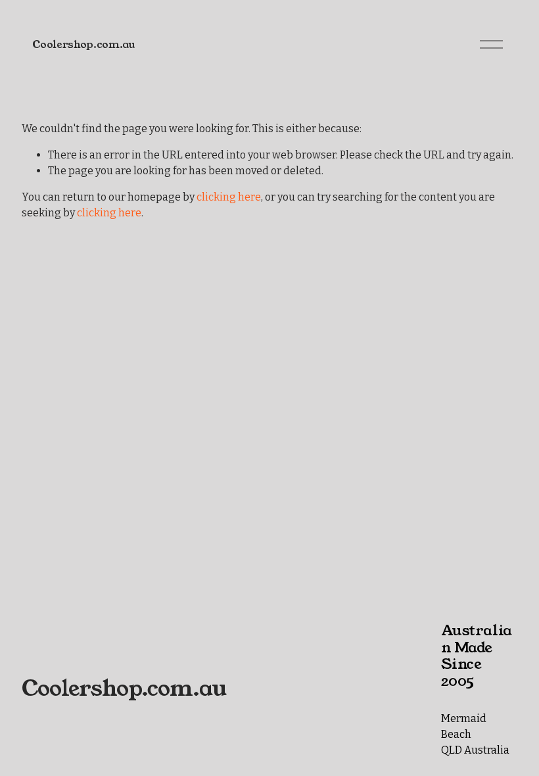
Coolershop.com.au (83, 44)
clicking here (229, 197)
